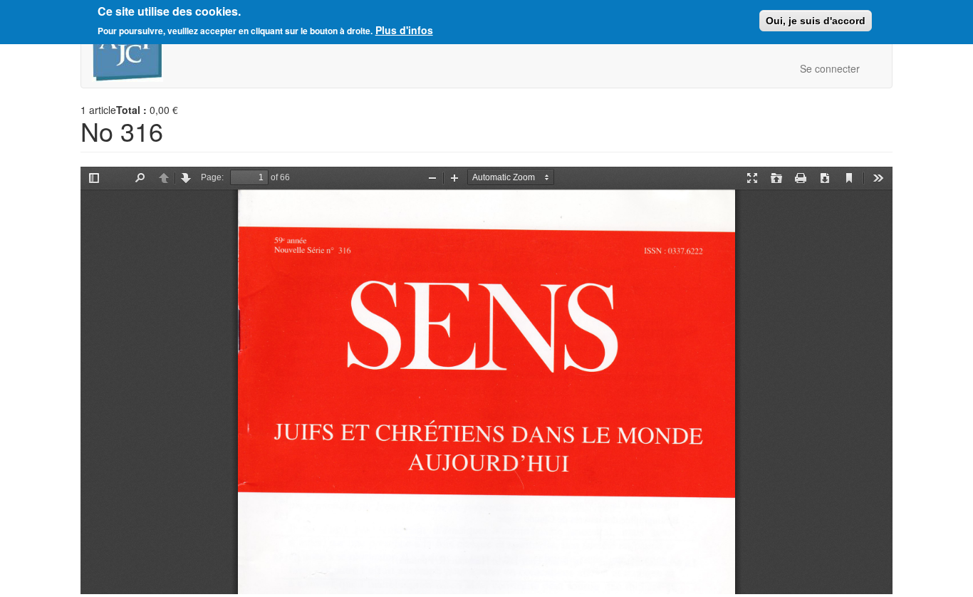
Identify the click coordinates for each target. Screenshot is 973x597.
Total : (131, 110)
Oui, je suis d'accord (815, 20)
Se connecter (830, 68)
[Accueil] (133, 51)
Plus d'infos (404, 30)
